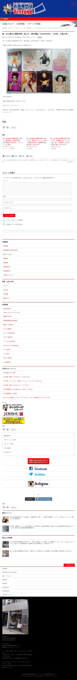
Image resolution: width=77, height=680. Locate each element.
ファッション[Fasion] (9, 341)
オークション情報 (11, 440)
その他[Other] (7, 362)
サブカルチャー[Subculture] (10, 345)
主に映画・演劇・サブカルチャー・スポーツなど (16, 377)
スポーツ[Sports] (7, 337)
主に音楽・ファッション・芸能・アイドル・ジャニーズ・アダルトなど (22, 381)
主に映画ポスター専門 (9, 372)
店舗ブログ (6, 298)
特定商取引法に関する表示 (10, 250)
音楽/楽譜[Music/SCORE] (10, 320)
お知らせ (5, 289)
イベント (5, 285)
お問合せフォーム (8, 275)
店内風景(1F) (6, 266)
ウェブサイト (7, 208)
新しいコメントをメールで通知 (12, 220)
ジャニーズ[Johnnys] (9, 333)
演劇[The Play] (7, 316)
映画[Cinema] (7, 308)
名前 (5, 196)
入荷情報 (39, 37)
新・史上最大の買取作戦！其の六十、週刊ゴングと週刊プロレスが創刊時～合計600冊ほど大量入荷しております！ (41, 551)
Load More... (30, 499)
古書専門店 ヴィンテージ (36, 674)
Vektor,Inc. (48, 676)
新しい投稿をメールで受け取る (12, 224)
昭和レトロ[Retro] (8, 324)
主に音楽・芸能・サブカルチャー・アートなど (16, 385)
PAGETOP (70, 565)
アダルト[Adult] (7, 358)
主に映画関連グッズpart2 (10, 393)
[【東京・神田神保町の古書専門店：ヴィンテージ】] (25, 13)
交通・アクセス (7, 254)
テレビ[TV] (6, 353)
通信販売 (5, 258)
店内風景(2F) (6, 271)
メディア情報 (9, 444)
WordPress (30, 676)
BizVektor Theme (38, 676)
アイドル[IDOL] (7, 329)
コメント (5, 180)
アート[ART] (6, 349)
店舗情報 (5, 246)
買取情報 (5, 262)
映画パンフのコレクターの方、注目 (12, 312)
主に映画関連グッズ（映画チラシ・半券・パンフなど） (18, 389)
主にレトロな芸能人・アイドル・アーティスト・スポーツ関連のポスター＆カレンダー (26, 397)
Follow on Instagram (45, 499)
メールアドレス (8, 202)
